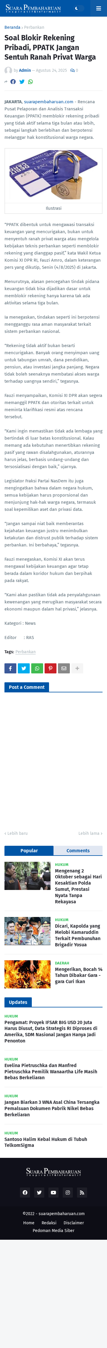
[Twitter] (22, 82)
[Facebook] (13, 82)
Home (28, 1222)
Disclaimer (74, 1222)
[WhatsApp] (30, 82)
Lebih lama (89, 833)
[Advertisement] (53, 1293)
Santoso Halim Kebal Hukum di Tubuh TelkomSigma (45, 1142)
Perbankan (34, 28)
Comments (78, 850)
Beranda (12, 28)
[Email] (64, 668)
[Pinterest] (50, 668)
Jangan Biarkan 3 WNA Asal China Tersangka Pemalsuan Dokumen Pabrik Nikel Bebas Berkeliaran (52, 1108)
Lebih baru (17, 833)
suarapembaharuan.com (48, 101)
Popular (29, 850)
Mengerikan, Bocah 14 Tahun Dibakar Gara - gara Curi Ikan (79, 976)
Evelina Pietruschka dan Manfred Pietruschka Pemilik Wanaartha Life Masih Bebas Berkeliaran (50, 1072)
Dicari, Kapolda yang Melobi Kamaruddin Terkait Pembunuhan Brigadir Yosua (77, 935)
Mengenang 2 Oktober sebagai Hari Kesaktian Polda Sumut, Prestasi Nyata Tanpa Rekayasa (78, 886)
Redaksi (49, 1222)
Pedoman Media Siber (53, 1230)
